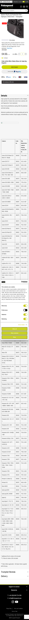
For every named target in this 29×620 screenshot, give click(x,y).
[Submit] (26, 10)
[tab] (14, 95)
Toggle (23, 1)
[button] (5, 2)
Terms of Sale (14, 611)
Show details (21, 324)
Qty (16, 54)
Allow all (14, 329)
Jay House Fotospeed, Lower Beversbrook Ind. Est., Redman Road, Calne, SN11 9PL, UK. (14, 615)
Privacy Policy (9, 608)
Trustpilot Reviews (8, 572)
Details (4, 95)
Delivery (4, 576)
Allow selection (14, 333)
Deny (14, 337)
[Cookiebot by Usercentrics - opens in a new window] (21, 282)
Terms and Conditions (18, 608)
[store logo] (7, 6)
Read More (9, 48)
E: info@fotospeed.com (14, 598)
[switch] (25, 310)
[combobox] (14, 10)
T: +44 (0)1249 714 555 (14, 595)
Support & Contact (14, 587)
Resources (14, 590)
